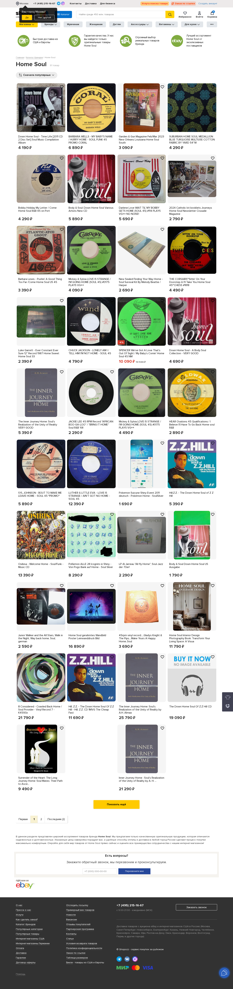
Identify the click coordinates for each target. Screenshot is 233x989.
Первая (23, 819)
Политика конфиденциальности (84, 948)
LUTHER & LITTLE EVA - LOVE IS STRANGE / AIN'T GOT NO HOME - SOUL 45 (89, 496)
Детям (117, 24)
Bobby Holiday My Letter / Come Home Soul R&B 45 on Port (37, 209)
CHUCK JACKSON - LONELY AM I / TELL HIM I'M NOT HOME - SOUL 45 (90, 352)
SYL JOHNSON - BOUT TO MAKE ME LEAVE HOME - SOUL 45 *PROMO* (40, 494)
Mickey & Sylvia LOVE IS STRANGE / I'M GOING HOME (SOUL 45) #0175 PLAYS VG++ (90, 282)
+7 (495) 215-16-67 (44, 3)
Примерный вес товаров (80, 910)
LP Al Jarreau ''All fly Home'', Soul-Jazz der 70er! (141, 565)
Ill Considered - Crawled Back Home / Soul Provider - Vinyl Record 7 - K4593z (40, 709)
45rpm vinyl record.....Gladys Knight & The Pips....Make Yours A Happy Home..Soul (140, 638)
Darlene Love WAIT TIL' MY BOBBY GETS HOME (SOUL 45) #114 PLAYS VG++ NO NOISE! (140, 211)
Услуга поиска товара (155, 3)
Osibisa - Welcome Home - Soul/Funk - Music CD (40, 565)
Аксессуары (138, 24)
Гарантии (21, 957)
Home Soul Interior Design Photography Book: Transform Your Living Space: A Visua (189, 638)
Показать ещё (116, 804)
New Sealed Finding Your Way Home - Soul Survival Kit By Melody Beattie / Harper (141, 282)
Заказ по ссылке (185, 3)
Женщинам (96, 24)
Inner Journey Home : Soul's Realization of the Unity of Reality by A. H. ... (141, 779)
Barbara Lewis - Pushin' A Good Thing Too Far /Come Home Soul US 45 (40, 280)
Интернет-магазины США (30, 938)
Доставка (91, 3)
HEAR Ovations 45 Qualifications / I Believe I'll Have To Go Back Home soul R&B (192, 424)
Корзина (212, 14)
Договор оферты (25, 962)
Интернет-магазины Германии (33, 943)
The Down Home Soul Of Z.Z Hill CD (190, 706)
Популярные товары (27, 933)
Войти (199, 16)
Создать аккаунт (207, 3)
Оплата (20, 948)
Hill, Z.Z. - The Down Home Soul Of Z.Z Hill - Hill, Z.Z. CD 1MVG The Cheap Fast (91, 709)
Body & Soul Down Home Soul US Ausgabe (188, 565)
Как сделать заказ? (27, 919)
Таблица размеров (77, 957)
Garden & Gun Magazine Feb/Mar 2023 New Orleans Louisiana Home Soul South (141, 139)
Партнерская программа (80, 929)
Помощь (20, 974)
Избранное (185, 16)
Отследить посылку (77, 905)
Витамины (165, 24)
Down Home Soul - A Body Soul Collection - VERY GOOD (187, 352)
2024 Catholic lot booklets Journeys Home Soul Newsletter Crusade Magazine (190, 211)
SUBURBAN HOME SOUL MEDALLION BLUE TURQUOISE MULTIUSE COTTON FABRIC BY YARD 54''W (192, 139)
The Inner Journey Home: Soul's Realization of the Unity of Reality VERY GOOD (37, 424)
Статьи (70, 938)
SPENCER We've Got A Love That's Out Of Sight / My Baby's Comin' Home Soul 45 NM (141, 353)
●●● (212, 24)
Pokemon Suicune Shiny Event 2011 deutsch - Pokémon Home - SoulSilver (141, 494)
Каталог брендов (25, 924)
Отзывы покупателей (78, 924)
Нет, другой (44, 17)
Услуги (19, 914)
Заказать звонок (196, 907)
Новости (71, 914)
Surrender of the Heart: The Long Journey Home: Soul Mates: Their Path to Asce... (40, 781)
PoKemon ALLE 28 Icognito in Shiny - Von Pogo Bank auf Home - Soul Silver (91, 565)
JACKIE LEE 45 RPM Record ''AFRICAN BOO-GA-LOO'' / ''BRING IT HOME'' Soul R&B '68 (91, 424)
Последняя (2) (56, 819)
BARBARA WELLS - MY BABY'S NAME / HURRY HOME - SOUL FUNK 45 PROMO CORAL (91, 139)
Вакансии (71, 919)
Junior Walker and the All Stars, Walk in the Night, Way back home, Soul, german (40, 638)
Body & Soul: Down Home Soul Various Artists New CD (91, 209)
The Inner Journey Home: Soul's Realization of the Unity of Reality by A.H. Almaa (140, 709)
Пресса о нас (23, 910)
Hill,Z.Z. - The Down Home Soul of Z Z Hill (191, 494)
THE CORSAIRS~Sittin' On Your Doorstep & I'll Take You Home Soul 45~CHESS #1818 (189, 282)
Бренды (49, 24)
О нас (19, 905)
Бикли (69, 962)
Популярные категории (29, 929)
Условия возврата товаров (81, 943)
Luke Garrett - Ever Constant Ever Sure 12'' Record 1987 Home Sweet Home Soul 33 (38, 353)
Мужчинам (73, 24)
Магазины (25, 24)
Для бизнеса (107, 3)
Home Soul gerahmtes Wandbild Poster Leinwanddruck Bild (87, 637)
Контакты (76, 3)
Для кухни (190, 24)
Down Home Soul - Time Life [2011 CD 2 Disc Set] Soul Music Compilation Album (40, 139)
